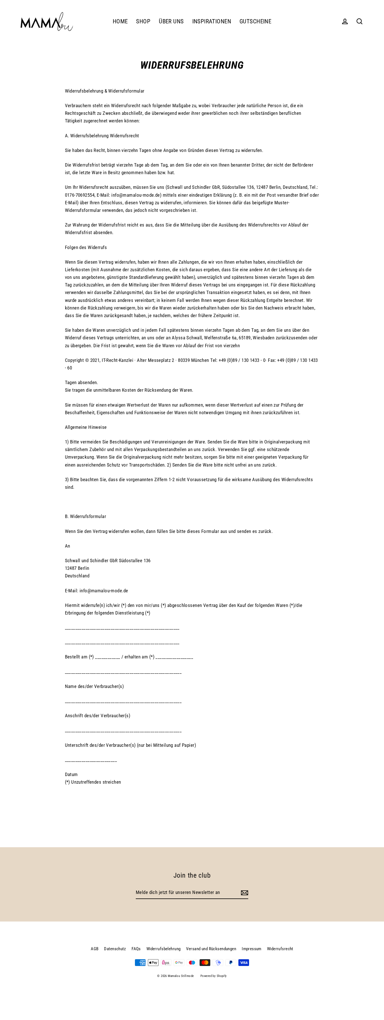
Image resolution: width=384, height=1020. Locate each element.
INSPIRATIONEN (211, 21)
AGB (94, 948)
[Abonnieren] (243, 892)
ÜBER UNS (171, 21)
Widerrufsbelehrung (163, 948)
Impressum (251, 948)
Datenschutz (115, 948)
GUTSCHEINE (255, 21)
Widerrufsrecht (280, 948)
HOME (120, 21)
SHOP (143, 21)
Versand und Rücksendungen (211, 948)
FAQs (136, 948)
